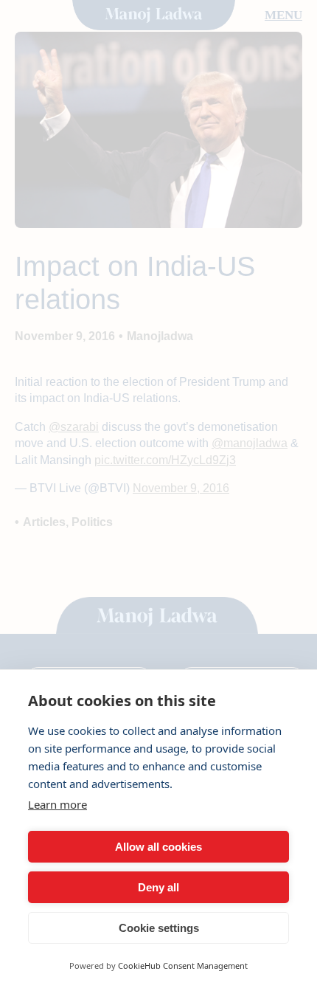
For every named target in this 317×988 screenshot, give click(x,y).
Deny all (158, 887)
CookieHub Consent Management (183, 965)
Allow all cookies (158, 846)
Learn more (57, 804)
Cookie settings (159, 928)
